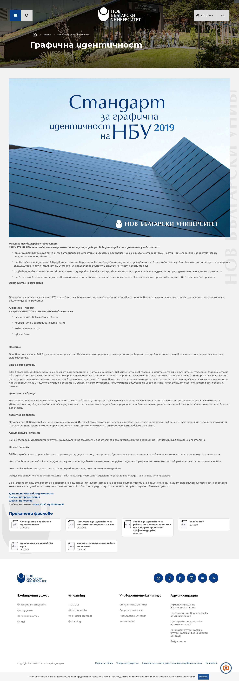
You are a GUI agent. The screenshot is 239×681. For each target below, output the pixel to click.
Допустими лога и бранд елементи (31, 493)
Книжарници (127, 621)
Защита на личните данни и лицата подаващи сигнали (172, 663)
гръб (43, 504)
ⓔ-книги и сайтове (80, 615)
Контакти (212, 663)
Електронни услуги (33, 595)
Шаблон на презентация (24, 497)
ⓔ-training (74, 621)
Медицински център (133, 615)
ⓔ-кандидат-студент (31, 604)
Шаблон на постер (21, 500)
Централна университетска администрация (189, 614)
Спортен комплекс (131, 610)
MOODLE (73, 604)
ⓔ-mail (21, 621)
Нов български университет (73, 34)
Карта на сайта (104, 663)
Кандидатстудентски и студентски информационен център (189, 633)
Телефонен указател (127, 663)
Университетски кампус (140, 595)
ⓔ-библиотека (77, 610)
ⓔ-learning (76, 595)
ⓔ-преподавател (28, 616)
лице (36, 504)
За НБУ (47, 34)
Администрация (184, 595)
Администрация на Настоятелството (183, 606)
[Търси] (27, 15)
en (223, 15)
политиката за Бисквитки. (183, 676)
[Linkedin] (202, 578)
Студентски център (133, 604)
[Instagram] (191, 578)
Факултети (178, 641)
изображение (55, 504)
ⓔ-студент (25, 610)
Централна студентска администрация (186, 623)
